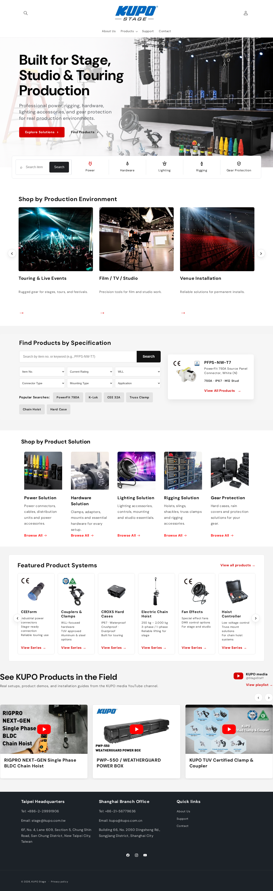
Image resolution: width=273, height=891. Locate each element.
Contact (183, 826)
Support (182, 819)
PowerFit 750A (68, 397)
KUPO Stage (38, 881)
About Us (183, 811)
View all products (237, 565)
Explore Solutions (42, 132)
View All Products (222, 390)
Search (59, 167)
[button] (25, 13)
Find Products (85, 132)
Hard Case (58, 409)
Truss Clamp (139, 397)
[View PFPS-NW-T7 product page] (186, 373)
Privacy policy (59, 881)
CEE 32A (114, 397)
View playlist (259, 685)
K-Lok (93, 397)
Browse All (33, 535)
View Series (33, 647)
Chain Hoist (32, 409)
